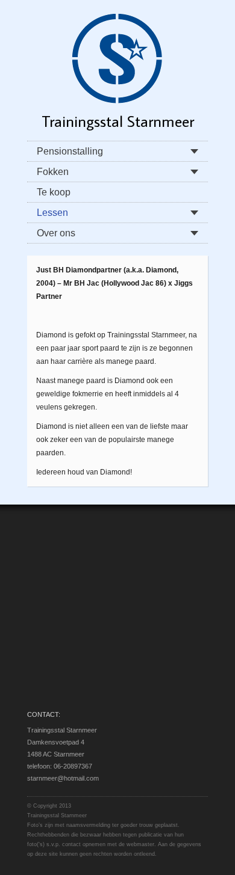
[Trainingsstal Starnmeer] (117, 58)
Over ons (56, 233)
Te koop (53, 192)
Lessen (52, 212)
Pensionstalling (70, 151)
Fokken (53, 172)
